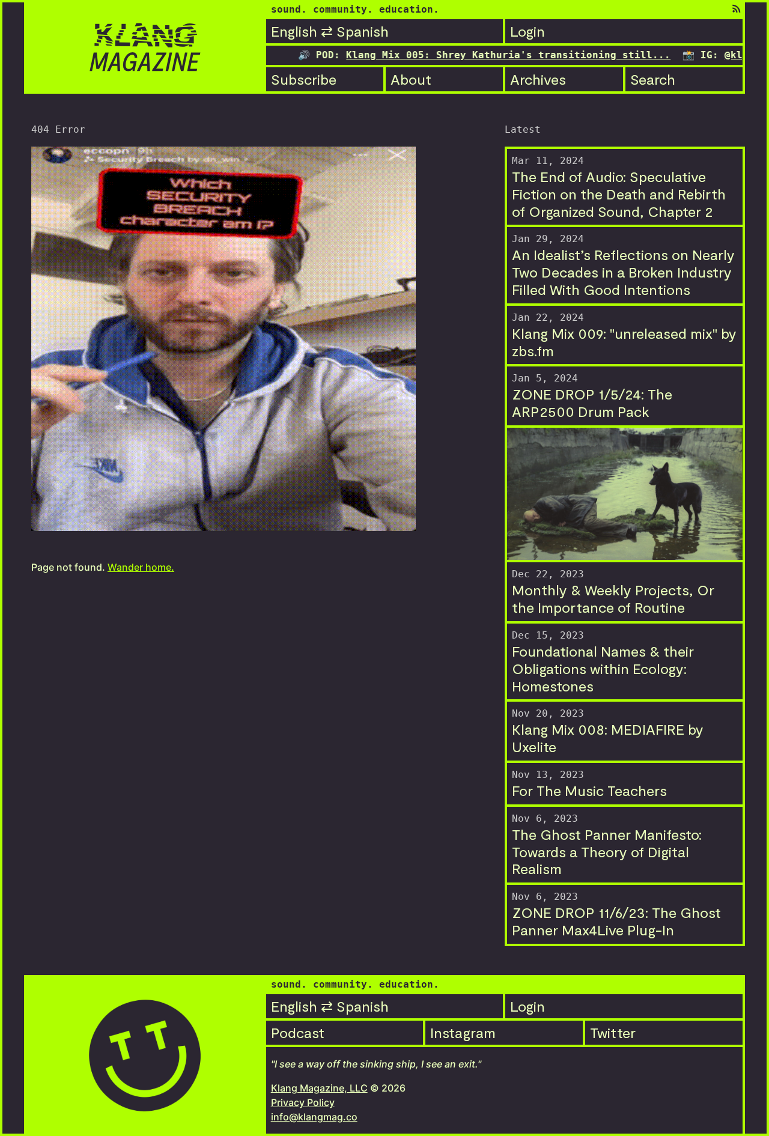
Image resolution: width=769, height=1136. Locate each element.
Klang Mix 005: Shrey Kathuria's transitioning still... (468, 55)
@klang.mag (715, 55)
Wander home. (141, 567)
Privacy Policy (303, 1102)
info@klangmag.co (314, 1117)
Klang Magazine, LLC (319, 1088)
